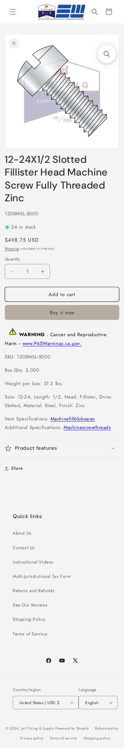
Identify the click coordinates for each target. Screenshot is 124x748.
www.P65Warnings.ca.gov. (52, 343)
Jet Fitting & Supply (37, 728)
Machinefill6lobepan (73, 418)
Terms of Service (30, 634)
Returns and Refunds (33, 590)
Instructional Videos (33, 562)
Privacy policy (32, 738)
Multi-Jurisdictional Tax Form (42, 576)
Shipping (12, 248)
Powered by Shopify (72, 728)
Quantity (12, 259)
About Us (22, 533)
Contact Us (24, 547)
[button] (13, 12)
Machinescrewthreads (87, 427)
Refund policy (106, 728)
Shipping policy (97, 738)
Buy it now (62, 312)
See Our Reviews (30, 605)
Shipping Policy (29, 619)
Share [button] (17, 468)
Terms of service (63, 738)
